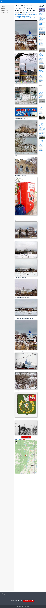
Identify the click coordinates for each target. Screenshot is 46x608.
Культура (41, 45)
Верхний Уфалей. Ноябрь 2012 (41, 55)
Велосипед (41, 133)
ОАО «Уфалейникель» (42, 27)
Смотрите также (5, 12)
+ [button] (16, 441)
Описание (41, 29)
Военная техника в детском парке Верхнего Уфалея (41, 73)
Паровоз (41, 150)
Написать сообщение (29, 600)
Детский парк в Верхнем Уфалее (41, 91)
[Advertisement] (26, 524)
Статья (3, 6)
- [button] (16, 443)
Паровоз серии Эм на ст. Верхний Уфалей (41, 143)
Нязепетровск (41, 132)
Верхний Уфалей (30, 12)
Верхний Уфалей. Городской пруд (41, 106)
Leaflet (36, 473)
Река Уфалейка (19, 14)
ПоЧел (2, 1)
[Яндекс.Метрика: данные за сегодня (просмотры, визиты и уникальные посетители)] (5, 594)
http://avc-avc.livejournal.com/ (25, 17)
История (41, 44)
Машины (41, 80)
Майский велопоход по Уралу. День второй (41, 123)
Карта (3, 8)
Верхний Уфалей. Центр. (41, 14)
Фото (41, 28)
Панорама (41, 63)
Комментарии (5, 10)
